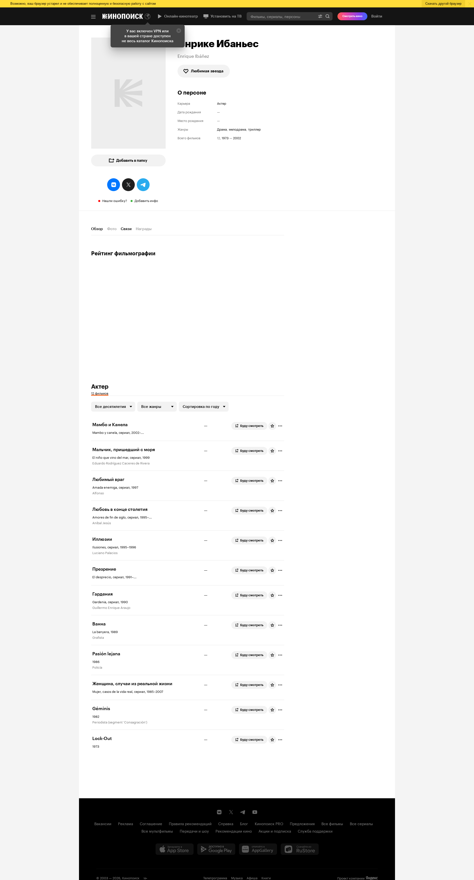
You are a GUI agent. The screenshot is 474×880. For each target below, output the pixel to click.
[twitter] (128, 184)
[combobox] (281, 16)
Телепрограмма (215, 877)
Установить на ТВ (226, 16)
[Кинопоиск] (122, 16)
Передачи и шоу (194, 831)
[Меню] (93, 17)
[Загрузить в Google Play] (216, 849)
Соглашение (151, 823)
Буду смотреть (251, 426)
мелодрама (237, 129)
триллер (254, 129)
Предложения (302, 823)
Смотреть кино (352, 16)
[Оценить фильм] (272, 426)
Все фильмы (332, 823)
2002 (237, 138)
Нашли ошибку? (114, 200)
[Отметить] (280, 426)
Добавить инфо (146, 200)
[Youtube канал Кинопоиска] (255, 812)
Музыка (237, 877)
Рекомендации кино (234, 831)
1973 (225, 138)
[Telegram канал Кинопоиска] (243, 812)
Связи (126, 229)
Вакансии (102, 823)
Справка (225, 823)
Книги (266, 877)
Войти (376, 16)
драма (222, 129)
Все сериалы (361, 823)
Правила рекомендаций (190, 823)
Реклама (125, 823)
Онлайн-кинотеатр (181, 16)
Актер (221, 103)
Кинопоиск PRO (269, 823)
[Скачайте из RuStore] (300, 849)
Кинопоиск (130, 877)
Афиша (252, 877)
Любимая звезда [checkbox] (207, 71)
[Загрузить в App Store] (175, 849)
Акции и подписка (274, 831)
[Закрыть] (179, 31)
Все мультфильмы (157, 831)
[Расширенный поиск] (320, 16)
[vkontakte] (113, 184)
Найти (327, 16)
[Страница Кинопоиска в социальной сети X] (231, 812)
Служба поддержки (315, 831)
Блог (244, 823)
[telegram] (143, 184)
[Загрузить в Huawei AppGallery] (258, 849)
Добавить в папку (131, 160)
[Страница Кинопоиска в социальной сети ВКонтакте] (219, 812)
